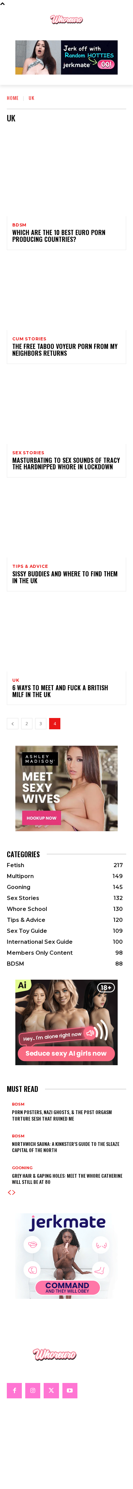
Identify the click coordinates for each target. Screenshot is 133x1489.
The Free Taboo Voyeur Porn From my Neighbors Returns (65, 349)
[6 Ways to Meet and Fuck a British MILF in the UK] (66, 635)
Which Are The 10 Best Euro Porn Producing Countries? (58, 236)
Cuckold (59, 132)
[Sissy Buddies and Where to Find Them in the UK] (66, 522)
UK (15, 680)
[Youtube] (69, 1390)
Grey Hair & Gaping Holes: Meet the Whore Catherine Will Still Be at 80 (67, 1178)
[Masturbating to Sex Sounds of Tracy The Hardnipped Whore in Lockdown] (66, 408)
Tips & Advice (30, 566)
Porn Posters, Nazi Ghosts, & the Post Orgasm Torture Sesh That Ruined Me (62, 1115)
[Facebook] (14, 1390)
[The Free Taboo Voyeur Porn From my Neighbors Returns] (66, 294)
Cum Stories (87, 132)
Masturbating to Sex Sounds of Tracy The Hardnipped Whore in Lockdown (66, 463)
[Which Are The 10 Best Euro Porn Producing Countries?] (66, 180)
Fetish (113, 132)
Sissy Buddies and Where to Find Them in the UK (65, 577)
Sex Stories (28, 453)
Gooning (22, 1168)
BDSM (37, 132)
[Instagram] (32, 1390)
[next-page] (14, 1193)
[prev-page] (12, 723)
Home (13, 97)
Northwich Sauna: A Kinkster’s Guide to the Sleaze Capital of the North (65, 1146)
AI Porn (17, 132)
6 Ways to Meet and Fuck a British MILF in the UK (60, 691)
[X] (51, 1390)
